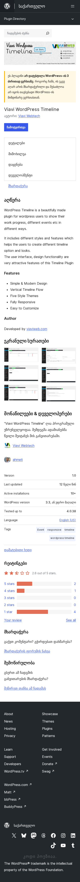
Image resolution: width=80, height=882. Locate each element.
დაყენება (15, 164)
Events (47, 757)
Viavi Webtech (29, 116)
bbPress (12, 799)
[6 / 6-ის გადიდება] (70, 392)
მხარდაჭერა (18, 186)
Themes (48, 721)
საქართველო (24, 825)
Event (40, 529)
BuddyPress (15, 807)
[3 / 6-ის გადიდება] (33, 390)
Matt (10, 792)
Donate (49, 764)
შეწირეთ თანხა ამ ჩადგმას (25, 688)
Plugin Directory (15, 18)
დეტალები (16, 143)
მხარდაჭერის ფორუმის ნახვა (27, 651)
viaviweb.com (36, 329)
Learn (8, 749)
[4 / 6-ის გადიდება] (70, 353)
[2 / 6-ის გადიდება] (33, 371)
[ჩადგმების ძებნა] (47, 33)
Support (10, 757)
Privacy (9, 736)
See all (71, 620)
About (8, 714)
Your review (13, 620)
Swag (48, 771)
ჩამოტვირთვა (16, 127)
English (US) (67, 520)
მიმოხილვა (17, 154)
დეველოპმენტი (20, 175)
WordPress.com (18, 785)
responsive (54, 529)
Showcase (50, 714)
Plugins (47, 728)
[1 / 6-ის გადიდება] (33, 353)
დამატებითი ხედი (18, 550)
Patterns (48, 736)
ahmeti (18, 460)
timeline (69, 529)
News (8, 721)
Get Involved (52, 749)
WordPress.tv (16, 771)
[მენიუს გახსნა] (73, 6)
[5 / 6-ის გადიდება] (70, 372)
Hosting (10, 728)
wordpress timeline (62, 538)
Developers (12, 764)
